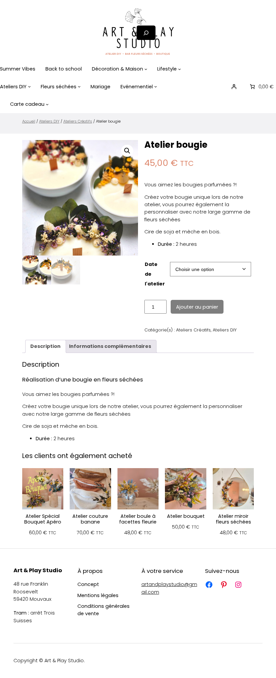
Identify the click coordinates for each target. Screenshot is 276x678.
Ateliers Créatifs (77, 121)
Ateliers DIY (49, 121)
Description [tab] (45, 346)
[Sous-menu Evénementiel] (155, 86)
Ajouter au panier (197, 307)
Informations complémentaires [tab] (110, 346)
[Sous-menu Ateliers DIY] (29, 86)
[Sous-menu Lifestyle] (179, 69)
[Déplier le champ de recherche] (146, 33)
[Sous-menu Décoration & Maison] (145, 69)
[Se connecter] (234, 87)
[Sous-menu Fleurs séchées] (79, 86)
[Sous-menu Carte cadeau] (47, 104)
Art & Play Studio (37, 570)
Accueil (28, 121)
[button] (127, 151)
